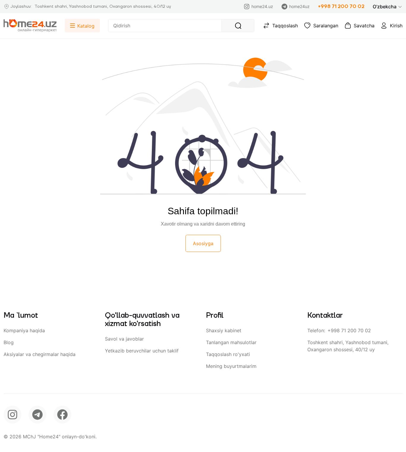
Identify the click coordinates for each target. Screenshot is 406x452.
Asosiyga (203, 243)
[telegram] (37, 414)
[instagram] (12, 414)
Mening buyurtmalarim (231, 366)
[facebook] (62, 414)
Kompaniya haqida (24, 330)
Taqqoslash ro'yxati (228, 354)
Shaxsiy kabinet (223, 330)
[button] (387, 6)
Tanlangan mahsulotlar (231, 342)
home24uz (299, 6)
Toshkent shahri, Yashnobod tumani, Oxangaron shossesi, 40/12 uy (347, 345)
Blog (9, 342)
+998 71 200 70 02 (341, 7)
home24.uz (262, 6)
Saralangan (325, 26)
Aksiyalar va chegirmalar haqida (39, 354)
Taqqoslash (285, 26)
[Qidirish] (237, 25)
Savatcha (364, 26)
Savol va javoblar (124, 339)
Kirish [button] (396, 26)
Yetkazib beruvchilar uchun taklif (142, 351)
